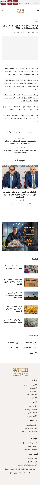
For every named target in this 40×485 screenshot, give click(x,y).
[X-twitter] (20, 473)
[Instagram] (11, 473)
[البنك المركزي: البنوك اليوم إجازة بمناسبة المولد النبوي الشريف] (31, 282)
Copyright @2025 (11, 469)
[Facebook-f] (29, 473)
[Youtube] (15, 473)
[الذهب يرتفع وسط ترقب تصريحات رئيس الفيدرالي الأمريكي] (31, 309)
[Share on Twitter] (14, 132)
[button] (4, 184)
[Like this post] (19, 132)
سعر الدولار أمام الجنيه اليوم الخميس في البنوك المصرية (12, 320)
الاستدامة (34, 420)
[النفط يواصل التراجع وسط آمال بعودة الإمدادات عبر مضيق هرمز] (31, 296)
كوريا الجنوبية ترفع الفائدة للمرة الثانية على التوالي (13, 267)
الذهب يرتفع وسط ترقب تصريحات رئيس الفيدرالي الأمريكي (14, 308)
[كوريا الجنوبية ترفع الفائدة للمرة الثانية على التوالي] (31, 269)
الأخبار (35, 401)
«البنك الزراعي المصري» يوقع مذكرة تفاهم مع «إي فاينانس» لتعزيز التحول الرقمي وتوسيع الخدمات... (20, 194)
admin (30, 32)
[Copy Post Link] (10, 132)
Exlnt (19, 469)
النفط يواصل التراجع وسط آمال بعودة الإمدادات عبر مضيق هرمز (13, 295)
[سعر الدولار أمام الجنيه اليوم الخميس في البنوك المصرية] (31, 322)
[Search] (2, 10)
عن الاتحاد (34, 379)
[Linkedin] (24, 473)
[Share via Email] (7, 132)
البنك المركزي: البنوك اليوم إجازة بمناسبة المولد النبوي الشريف (13, 281)
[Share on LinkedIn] (12, 132)
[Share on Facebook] (16, 132)
